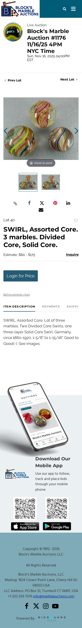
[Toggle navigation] (73, 9)
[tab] (19, 308)
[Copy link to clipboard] (15, 203)
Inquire (72, 254)
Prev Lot (14, 80)
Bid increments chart (16, 294)
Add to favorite (76, 220)
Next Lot (67, 79)
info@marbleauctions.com (53, 596)
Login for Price (21, 276)
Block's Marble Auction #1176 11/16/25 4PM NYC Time (48, 41)
